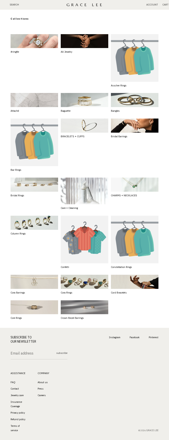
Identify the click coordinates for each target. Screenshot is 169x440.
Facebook (135, 337)
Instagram (114, 337)
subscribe (61, 353)
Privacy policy (18, 412)
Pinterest (153, 337)
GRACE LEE (152, 430)
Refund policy (18, 419)
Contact (15, 388)
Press (41, 388)
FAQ (13, 382)
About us (43, 382)
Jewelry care (17, 395)
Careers (42, 395)
